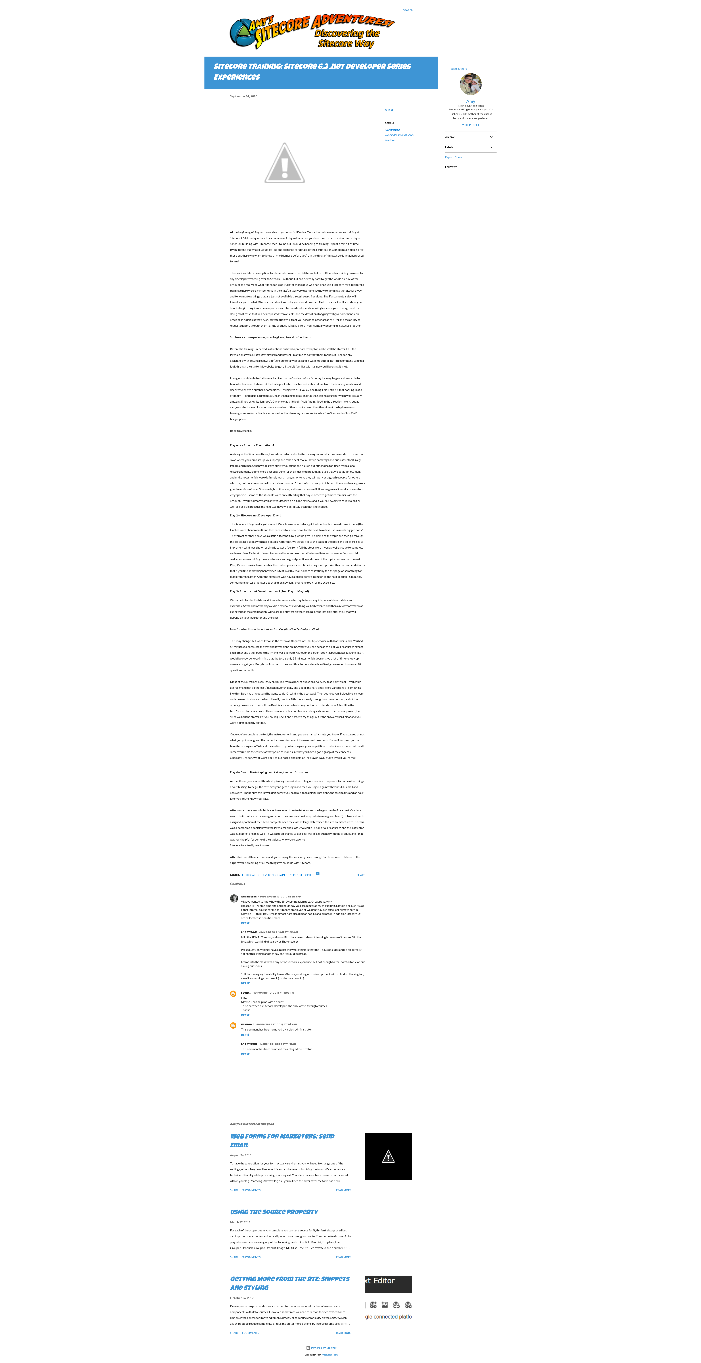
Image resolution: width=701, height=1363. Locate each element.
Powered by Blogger (323, 1347)
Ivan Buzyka (249, 897)
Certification (392, 129)
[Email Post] (317, 874)
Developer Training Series (399, 134)
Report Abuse (453, 157)
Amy (470, 101)
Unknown (247, 1025)
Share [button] (389, 109)
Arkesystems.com (330, 1355)
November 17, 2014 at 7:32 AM (277, 1025)
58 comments (251, 1190)
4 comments (250, 1332)
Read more (343, 1190)
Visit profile (471, 124)
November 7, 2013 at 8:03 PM (274, 993)
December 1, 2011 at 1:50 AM (279, 932)
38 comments (251, 1257)
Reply (245, 923)
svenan (246, 993)
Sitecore (389, 139)
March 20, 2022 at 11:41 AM (278, 1044)
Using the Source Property (274, 1213)
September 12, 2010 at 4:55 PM (280, 897)
